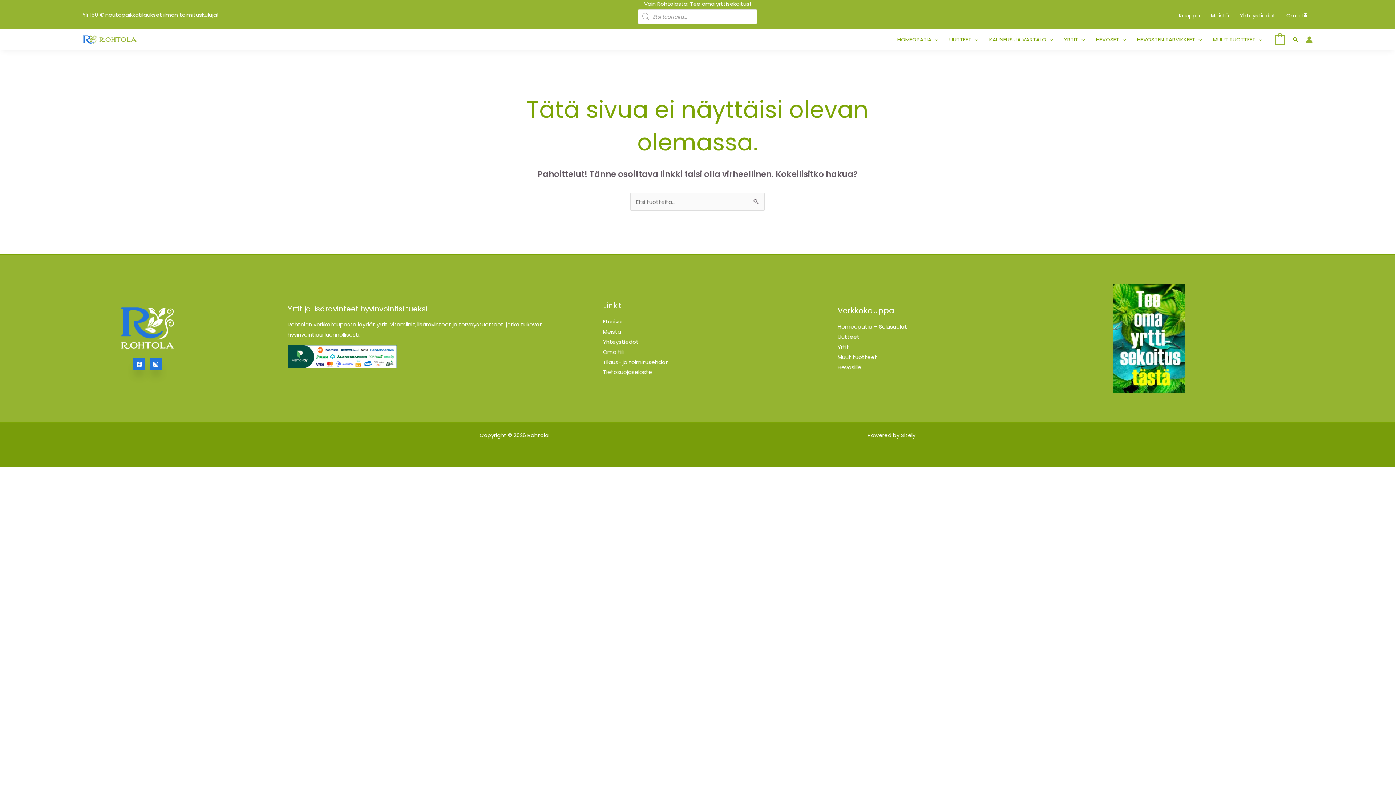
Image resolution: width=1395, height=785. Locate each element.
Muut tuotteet (857, 357)
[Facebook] (139, 364)
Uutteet (849, 337)
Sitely (908, 435)
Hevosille (849, 367)
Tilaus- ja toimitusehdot (635, 362)
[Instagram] (156, 364)
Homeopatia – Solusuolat (872, 326)
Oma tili (613, 352)
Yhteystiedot (621, 342)
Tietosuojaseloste (627, 372)
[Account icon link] (1309, 39)
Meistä (612, 331)
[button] (934, 39)
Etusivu (612, 321)
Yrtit (843, 347)
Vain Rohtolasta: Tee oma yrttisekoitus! (697, 4)
